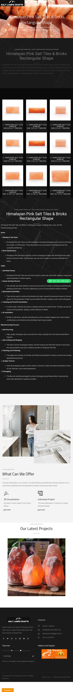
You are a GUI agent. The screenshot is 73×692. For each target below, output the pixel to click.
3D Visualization (11, 499)
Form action (6, 650)
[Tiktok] (28, 638)
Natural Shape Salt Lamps (36, 569)
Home (22, 27)
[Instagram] (15, 638)
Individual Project (46, 499)
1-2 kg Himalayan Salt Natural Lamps (36, 565)
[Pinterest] (20, 638)
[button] (59, 281)
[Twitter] (7, 638)
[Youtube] (24, 638)
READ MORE (7, 510)
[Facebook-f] (3, 638)
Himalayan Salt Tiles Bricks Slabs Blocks (40, 27)
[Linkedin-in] (11, 638)
